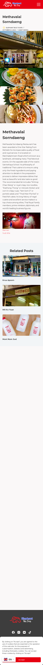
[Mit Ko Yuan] (21, 295)
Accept (21, 660)
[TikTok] (29, 632)
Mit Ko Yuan (8, 310)
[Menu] (38, 4)
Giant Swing (23, 30)
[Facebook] (13, 632)
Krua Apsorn (8, 280)
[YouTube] (24, 632)
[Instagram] (18, 632)
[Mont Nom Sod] (21, 325)
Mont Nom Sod (10, 339)
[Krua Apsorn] (21, 266)
